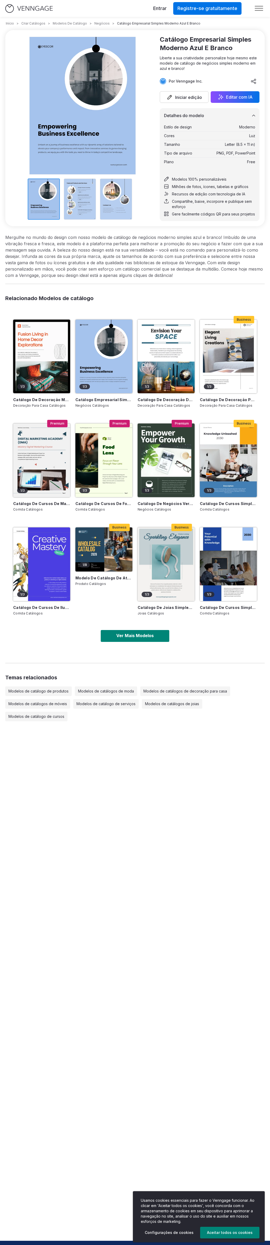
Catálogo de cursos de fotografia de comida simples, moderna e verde (103, 503)
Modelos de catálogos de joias (172, 703)
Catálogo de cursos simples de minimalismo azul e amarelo (228, 503)
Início (10, 23)
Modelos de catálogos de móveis (37, 703)
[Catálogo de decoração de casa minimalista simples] (166, 356)
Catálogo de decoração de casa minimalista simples (166, 399)
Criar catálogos (33, 23)
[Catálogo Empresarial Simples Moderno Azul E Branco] (103, 356)
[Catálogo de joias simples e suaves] (166, 564)
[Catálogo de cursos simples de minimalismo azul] (228, 564)
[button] (184, 97)
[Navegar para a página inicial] (29, 8)
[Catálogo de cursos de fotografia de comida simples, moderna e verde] (103, 460)
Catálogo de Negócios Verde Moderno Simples (166, 503)
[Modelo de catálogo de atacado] (103, 549)
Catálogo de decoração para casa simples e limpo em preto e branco (228, 399)
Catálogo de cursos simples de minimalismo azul (228, 607)
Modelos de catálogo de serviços (106, 703)
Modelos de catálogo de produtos (38, 691)
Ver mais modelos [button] (135, 635)
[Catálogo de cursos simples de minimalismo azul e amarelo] (228, 460)
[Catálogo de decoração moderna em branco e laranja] (41, 356)
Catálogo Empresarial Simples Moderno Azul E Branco (103, 399)
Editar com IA (239, 97)
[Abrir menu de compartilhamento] (253, 81)
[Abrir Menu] (259, 8)
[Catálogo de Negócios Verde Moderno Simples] (166, 460)
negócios (102, 23)
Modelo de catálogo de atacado (103, 578)
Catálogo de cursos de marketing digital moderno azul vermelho (41, 503)
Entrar (160, 8)
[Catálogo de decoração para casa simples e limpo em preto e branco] (228, 356)
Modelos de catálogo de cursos (36, 716)
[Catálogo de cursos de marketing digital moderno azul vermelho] (41, 460)
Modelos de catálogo (70, 23)
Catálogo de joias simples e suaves (166, 607)
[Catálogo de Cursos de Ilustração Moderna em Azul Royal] (41, 564)
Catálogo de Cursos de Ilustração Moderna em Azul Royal (41, 607)
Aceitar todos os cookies (230, 1232)
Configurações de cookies (169, 1232)
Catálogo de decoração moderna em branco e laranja (41, 399)
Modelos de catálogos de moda (106, 691)
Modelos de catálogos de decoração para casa (185, 691)
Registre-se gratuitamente (207, 8)
